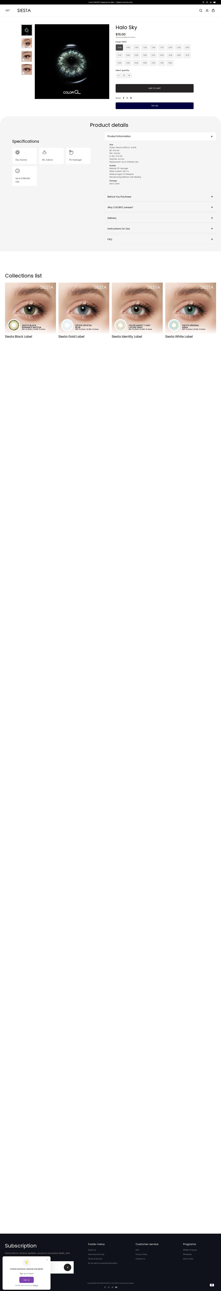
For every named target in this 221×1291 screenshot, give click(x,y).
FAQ (137, 1250)
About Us (92, 1250)
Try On (154, 106)
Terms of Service (95, 1259)
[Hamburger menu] (8, 10)
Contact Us (140, 1259)
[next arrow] (104, 62)
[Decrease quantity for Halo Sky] (118, 75)
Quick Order (188, 1259)
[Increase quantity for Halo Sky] (129, 75)
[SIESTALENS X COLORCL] (24, 10)
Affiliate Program (190, 1250)
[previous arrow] (39, 62)
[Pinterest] (130, 97)
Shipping (118, 37)
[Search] (200, 10)
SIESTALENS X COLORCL (109, 1283)
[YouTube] (214, 2)
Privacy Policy (141, 1254)
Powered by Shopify (126, 1283)
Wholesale (187, 1254)
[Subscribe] (67, 1267)
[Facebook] (123, 97)
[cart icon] (213, 10)
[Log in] (207, 10)
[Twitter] (203, 2)
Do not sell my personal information (102, 1263)
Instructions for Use (96, 1254)
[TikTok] (210, 2)
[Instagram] (207, 2)
